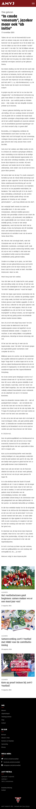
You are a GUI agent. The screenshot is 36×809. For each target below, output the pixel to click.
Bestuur (3, 735)
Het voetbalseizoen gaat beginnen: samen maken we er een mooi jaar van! (16, 598)
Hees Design (26, 806)
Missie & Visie (5, 738)
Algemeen (4, 592)
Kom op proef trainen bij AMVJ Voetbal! (16, 684)
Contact (3, 723)
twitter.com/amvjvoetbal (10, 759)
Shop (2, 720)
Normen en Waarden (7, 741)
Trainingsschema (6, 717)
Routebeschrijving (6, 788)
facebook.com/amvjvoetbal (11, 762)
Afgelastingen (5, 713)
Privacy (3, 747)
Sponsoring (4, 744)
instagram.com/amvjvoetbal (11, 765)
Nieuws (3, 710)
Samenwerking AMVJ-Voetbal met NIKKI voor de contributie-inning (16, 642)
